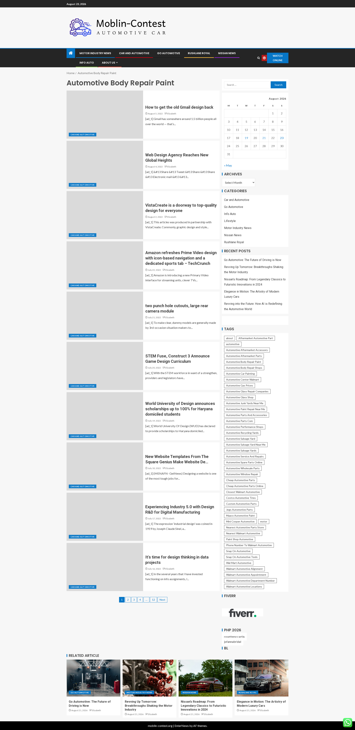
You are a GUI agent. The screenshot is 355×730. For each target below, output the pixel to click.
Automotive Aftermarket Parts (244, 355)
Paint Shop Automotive (239, 539)
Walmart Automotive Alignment (244, 568)
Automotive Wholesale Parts (243, 468)
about (229, 338)
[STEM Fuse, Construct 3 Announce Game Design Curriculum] (105, 366)
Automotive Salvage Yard (240, 438)
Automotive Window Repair (242, 474)
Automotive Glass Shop (239, 397)
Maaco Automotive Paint (240, 515)
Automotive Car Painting (240, 373)
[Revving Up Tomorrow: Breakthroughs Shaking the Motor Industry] (149, 678)
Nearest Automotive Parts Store (245, 527)
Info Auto (87, 62)
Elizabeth (171, 113)
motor (263, 521)
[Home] (71, 53)
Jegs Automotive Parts (239, 509)
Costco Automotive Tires (241, 497)
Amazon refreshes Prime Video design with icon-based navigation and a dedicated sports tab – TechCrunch (181, 258)
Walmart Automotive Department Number (250, 580)
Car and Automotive (134, 53)
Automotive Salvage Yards (241, 450)
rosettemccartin (234, 636)
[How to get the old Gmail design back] (105, 115)
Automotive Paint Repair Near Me (245, 409)
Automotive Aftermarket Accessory (247, 350)
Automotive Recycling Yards (242, 432)
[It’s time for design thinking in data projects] (105, 567)
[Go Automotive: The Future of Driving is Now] (93, 678)
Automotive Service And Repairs (245, 456)
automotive (232, 344)
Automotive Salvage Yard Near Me (246, 444)
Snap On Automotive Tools (242, 556)
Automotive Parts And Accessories (246, 415)
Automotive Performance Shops (244, 426)
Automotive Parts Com (239, 420)
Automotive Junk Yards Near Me (244, 403)
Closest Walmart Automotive (243, 491)
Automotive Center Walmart (242, 379)
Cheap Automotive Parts (240, 480)
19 (246, 138)
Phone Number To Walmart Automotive (249, 545)
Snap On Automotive (238, 551)
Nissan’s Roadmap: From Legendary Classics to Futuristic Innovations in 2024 (203, 705)
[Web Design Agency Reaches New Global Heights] (105, 165)
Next (162, 599)
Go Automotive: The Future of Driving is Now (252, 260)
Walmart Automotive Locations (244, 586)
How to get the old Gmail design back (179, 107)
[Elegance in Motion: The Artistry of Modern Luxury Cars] (261, 678)
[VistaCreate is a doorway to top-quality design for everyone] (105, 215)
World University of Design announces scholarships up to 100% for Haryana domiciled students (180, 409)
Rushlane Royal (199, 53)
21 (264, 138)
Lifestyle (230, 221)
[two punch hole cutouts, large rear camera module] (105, 316)
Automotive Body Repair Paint (243, 361)
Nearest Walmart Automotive (243, 533)
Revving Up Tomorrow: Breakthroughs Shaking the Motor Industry (149, 705)
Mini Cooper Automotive (240, 521)
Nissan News (227, 53)
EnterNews (182, 725)
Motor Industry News (95, 53)
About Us (108, 62)
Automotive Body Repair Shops (244, 367)
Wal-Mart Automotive (238, 562)
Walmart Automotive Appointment (246, 574)
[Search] (259, 58)
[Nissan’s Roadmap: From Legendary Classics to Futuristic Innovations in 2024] (205, 678)
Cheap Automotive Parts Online (244, 486)
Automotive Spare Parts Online (244, 462)
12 (153, 599)
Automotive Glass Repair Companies (247, 391)
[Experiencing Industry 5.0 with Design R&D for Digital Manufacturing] (105, 517)
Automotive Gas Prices (239, 385)
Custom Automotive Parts (241, 503)
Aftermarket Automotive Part (256, 338)
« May (228, 165)
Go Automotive (168, 53)
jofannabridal (232, 641)
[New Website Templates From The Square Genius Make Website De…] (105, 466)
